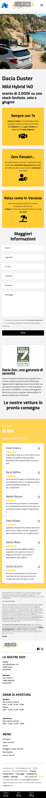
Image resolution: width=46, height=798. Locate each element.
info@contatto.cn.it (8, 785)
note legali (20, 774)
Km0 (18, 793)
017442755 (7, 683)
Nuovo (5, 793)
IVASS (16, 779)
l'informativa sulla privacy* (34, 320)
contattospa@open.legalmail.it (29, 779)
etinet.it (40, 777)
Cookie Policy (8, 774)
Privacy (33, 771)
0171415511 (7, 670)
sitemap (14, 777)
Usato (31, 793)
